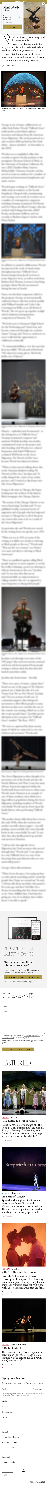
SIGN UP (12, 27)
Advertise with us (9, 1442)
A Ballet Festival (11, 1348)
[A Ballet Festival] (24, 1320)
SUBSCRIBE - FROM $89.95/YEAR (23, 977)
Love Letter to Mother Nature (19, 1121)
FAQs (4, 1417)
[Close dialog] (43, 3)
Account (5, 1407)
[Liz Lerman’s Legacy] (24, 1169)
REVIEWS (5, 1117)
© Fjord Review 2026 (37, 1482)
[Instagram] (23, 1470)
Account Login (8, 1462)
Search (5, 1423)
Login (30, 982)
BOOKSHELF (7, 1193)
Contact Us (7, 1412)
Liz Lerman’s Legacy (13, 1196)
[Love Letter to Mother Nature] (24, 1093)
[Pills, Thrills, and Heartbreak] (24, 1245)
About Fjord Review (10, 1437)
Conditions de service (8, 1038)
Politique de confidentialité (32, 1036)
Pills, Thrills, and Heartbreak (19, 1272)
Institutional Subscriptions (14, 1448)
